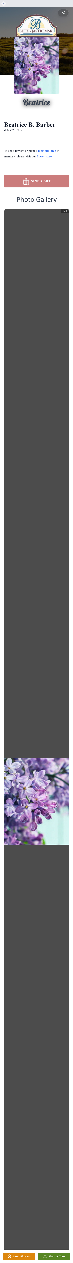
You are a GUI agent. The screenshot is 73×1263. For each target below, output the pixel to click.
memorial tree (47, 150)
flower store (44, 156)
